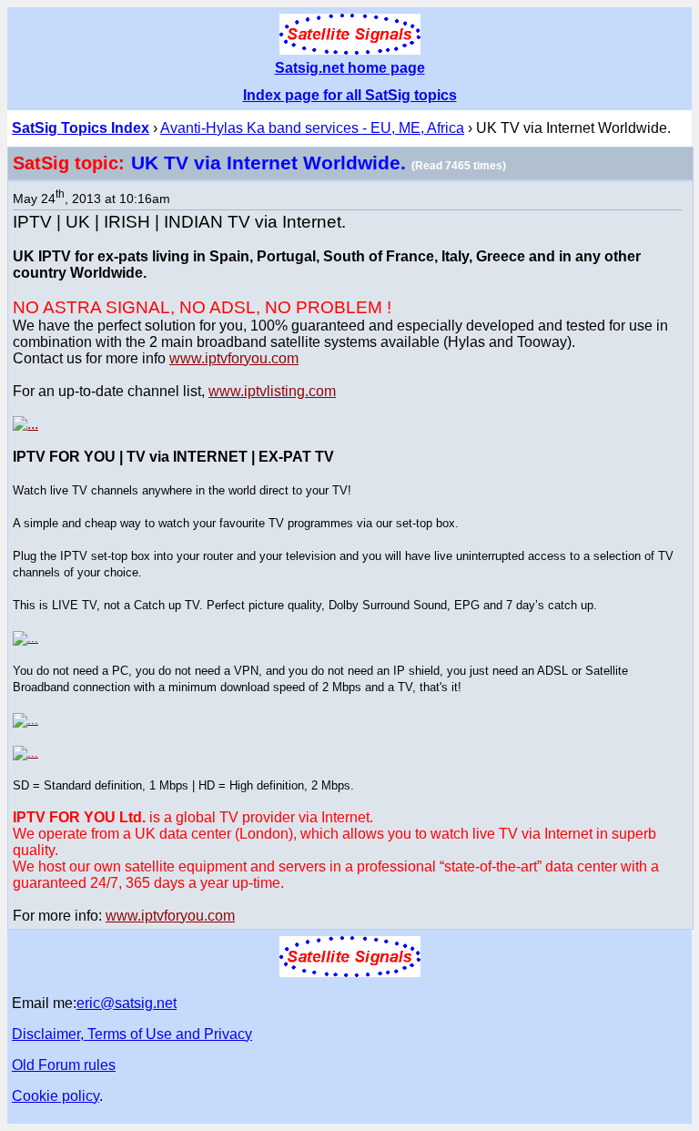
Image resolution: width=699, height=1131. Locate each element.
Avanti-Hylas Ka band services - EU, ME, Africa (312, 128)
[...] (25, 424)
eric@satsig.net (126, 1003)
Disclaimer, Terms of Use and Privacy (132, 1034)
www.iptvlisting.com (272, 391)
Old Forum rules (64, 1065)
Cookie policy (55, 1096)
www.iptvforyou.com (234, 358)
